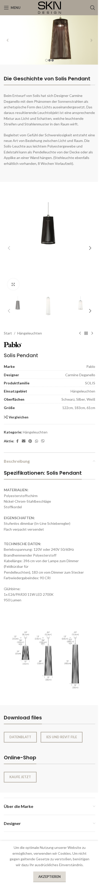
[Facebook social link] (17, 441)
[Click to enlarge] (13, 284)
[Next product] (92, 333)
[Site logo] (49, 7)
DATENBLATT (20, 737)
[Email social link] (23, 441)
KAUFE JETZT (20, 777)
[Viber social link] (43, 441)
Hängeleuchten (29, 333)
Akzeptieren (49, 877)
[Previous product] (80, 333)
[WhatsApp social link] (37, 441)
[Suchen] (93, 8)
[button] (9, 248)
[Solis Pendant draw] (49, 654)
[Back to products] (86, 333)
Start (8, 333)
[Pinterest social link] (30, 441)
